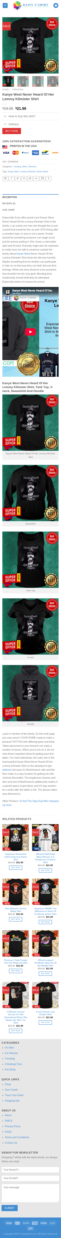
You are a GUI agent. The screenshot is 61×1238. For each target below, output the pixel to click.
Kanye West (13, 171)
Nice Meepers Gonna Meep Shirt (15, 910)
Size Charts (11, 1089)
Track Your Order (14, 1095)
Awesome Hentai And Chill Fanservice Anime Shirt (15, 857)
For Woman (11, 1053)
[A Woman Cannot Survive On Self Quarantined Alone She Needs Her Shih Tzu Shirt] (15, 995)
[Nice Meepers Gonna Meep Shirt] (15, 892)
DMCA (8, 1120)
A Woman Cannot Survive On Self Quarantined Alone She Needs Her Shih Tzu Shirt (15, 1017)
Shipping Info (12, 1100)
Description (9, 197)
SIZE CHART (8, 210)
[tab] (30, 197)
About (8, 1115)
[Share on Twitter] (17, 178)
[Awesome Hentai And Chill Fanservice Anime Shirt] (15, 837)
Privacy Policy (13, 1126)
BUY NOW (11, 131)
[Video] (6, 67)
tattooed (6, 769)
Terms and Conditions (17, 1137)
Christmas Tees (13, 1064)
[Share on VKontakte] (36, 178)
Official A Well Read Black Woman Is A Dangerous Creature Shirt (45, 858)
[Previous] (7, 45)
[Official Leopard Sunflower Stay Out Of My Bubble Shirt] (45, 943)
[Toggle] (5, 116)
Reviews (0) (8, 203)
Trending (17, 89)
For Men (9, 1047)
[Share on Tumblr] (48, 178)
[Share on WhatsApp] (5, 178)
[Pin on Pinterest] (30, 178)
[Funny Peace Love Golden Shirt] (45, 995)
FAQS (8, 1132)
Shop (8, 1084)
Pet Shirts (10, 1069)
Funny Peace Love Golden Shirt (45, 1013)
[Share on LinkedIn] (42, 178)
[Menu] (5, 5)
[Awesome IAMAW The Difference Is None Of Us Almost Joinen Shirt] (45, 892)
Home (5, 89)
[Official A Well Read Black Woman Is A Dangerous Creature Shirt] (45, 837)
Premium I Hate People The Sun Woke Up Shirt (15, 961)
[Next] (53, 45)
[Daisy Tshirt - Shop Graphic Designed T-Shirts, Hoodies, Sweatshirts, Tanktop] (30, 5)
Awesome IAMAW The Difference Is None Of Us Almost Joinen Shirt (45, 911)
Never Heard (42, 171)
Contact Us (11, 1142)
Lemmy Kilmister (28, 171)
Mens (24, 166)
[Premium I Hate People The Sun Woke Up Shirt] (15, 943)
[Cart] (55, 5)
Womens (33, 166)
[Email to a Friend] (24, 178)
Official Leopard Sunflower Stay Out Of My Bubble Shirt (45, 963)
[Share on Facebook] (11, 178)
